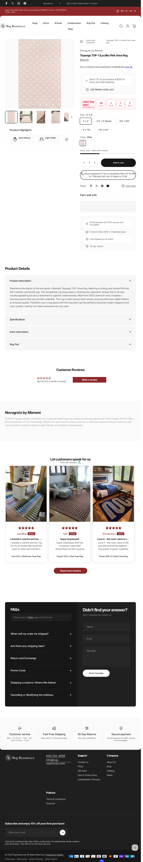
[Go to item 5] (70, 117)
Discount (50, 803)
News (109, 775)
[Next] (67, 78)
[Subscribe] (62, 832)
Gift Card (82, 770)
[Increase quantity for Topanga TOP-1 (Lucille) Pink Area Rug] (95, 163)
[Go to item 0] (11, 117)
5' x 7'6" (87, 130)
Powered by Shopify (54, 854)
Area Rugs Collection (90, 41)
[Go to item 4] (55, 117)
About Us (111, 762)
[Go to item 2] (26, 117)
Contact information (36, 859)
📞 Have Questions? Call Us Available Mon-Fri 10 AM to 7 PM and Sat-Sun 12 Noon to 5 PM (108, 175)
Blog (109, 766)
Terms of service (51, 859)
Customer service (19, 734)
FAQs (30, 617)
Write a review (89, 379)
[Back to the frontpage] (81, 41)
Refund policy (22, 859)
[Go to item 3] (41, 117)
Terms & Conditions (55, 799)
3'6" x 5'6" (124, 121)
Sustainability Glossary (89, 779)
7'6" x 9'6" (103, 130)
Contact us (83, 762)
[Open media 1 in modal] (39, 74)
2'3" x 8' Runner (104, 121)
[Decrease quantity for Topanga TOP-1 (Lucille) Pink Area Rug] (83, 163)
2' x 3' (86, 121)
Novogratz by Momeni (91, 50)
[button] (3, 510)
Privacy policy (10, 859)
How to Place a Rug (87, 775)
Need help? (131, 186)
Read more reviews (70, 570)
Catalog (110, 770)
